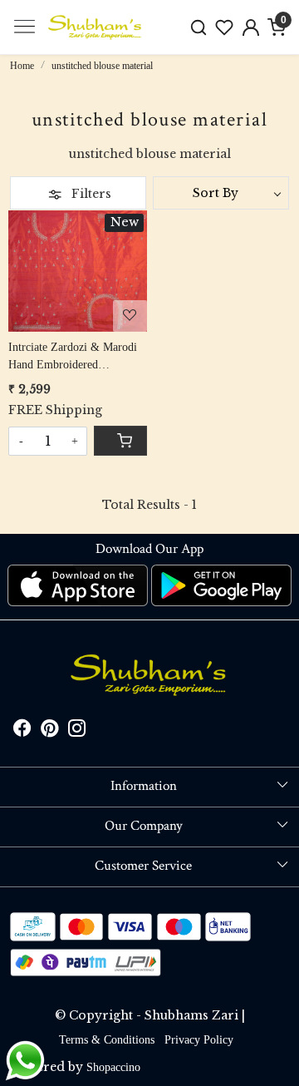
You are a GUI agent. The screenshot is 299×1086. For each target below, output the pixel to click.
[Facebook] (22, 730)
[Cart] (120, 441)
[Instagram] (77, 730)
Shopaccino (113, 1067)
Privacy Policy (198, 1040)
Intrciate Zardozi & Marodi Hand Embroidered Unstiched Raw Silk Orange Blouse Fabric (73, 357)
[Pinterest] (49, 730)
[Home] (95, 27)
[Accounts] (251, 27)
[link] (198, 27)
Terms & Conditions (106, 1040)
